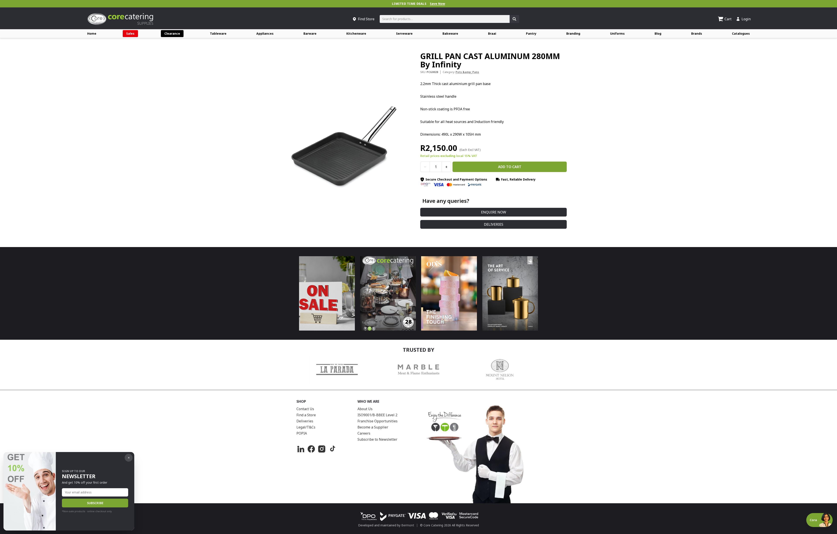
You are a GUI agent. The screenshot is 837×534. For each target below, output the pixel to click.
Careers (363, 433)
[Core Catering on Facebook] (311, 449)
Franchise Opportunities (377, 421)
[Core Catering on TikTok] (332, 449)
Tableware (218, 33)
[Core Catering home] (120, 19)
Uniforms (617, 33)
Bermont (407, 525)
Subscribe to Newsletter (377, 439)
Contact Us (305, 408)
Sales (130, 33)
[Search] (514, 19)
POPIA (301, 433)
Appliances (265, 33)
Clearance (172, 33)
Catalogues (741, 33)
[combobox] (445, 19)
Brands (696, 33)
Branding (573, 33)
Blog (658, 33)
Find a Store (306, 415)
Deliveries (493, 224)
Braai (492, 33)
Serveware (404, 33)
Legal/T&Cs (305, 427)
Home (91, 33)
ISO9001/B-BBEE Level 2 (377, 415)
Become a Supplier (372, 427)
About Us (365, 408)
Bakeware (450, 33)
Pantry (531, 33)
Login (746, 19)
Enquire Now (493, 212)
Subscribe (95, 503)
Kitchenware (356, 33)
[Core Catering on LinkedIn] (300, 449)
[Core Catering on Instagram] (321, 449)
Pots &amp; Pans (467, 72)
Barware (309, 33)
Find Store (366, 19)
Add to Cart (509, 166)
